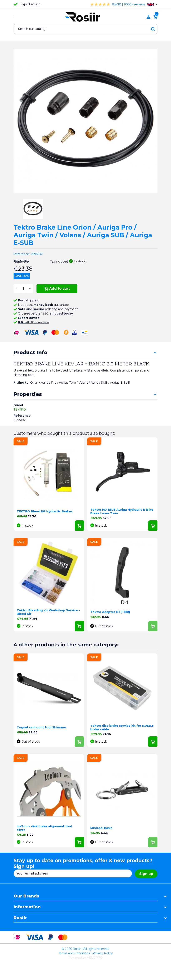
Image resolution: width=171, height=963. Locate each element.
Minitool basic (101, 828)
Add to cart (59, 289)
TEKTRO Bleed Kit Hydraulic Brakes (45, 511)
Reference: (22, 254)
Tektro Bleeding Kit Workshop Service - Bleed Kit (48, 612)
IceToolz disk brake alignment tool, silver (45, 828)
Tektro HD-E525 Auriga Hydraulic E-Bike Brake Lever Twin (121, 511)
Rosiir (20, 917)
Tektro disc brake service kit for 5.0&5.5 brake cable (122, 727)
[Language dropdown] (152, 4)
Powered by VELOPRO (85, 957)
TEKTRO (20, 409)
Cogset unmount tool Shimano (41, 727)
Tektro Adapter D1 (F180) (110, 612)
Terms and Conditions (74, 953)
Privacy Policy (103, 953)
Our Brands (26, 896)
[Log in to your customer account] (148, 17)
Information (27, 906)
